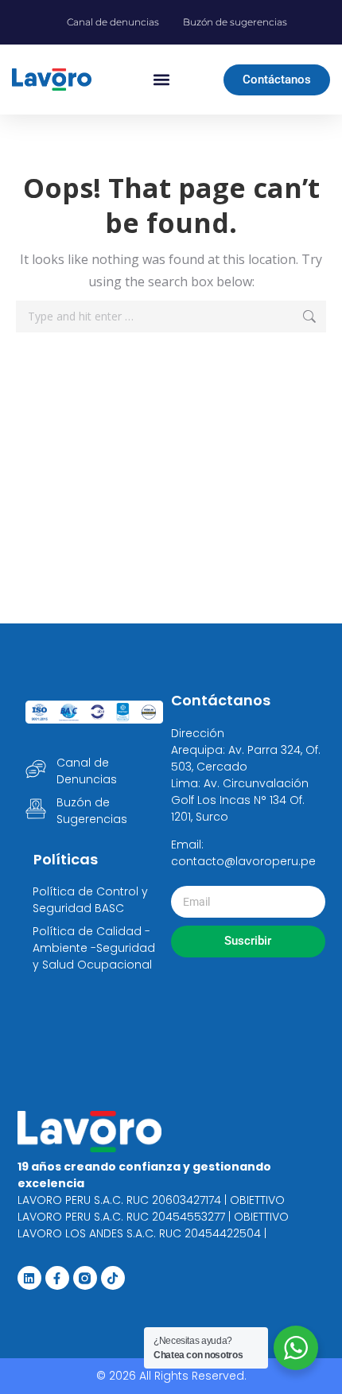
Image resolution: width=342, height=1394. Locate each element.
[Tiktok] (113, 1278)
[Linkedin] (29, 1278)
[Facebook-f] (57, 1278)
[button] (161, 80)
